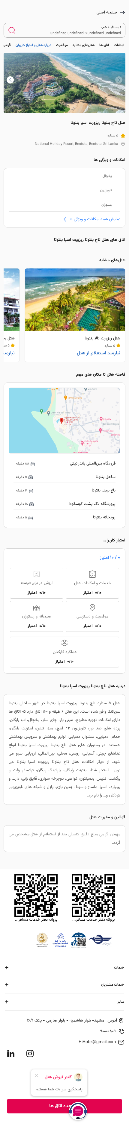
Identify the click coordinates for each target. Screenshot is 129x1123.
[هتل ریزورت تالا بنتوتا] (75, 315)
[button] (10, 80)
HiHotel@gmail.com (97, 1042)
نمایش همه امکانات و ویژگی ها (94, 219)
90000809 (108, 1031)
